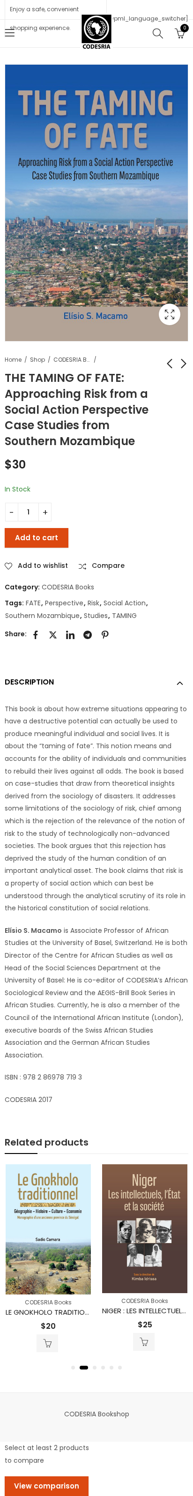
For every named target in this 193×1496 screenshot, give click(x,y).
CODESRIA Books (72, 360)
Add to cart (36, 538)
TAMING (124, 615)
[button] (73, 1367)
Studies (96, 615)
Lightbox (169, 314)
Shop (37, 360)
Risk (93, 603)
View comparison (46, 1486)
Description (29, 682)
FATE (33, 603)
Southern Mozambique (42, 615)
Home (13, 360)
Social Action (125, 603)
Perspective (64, 603)
